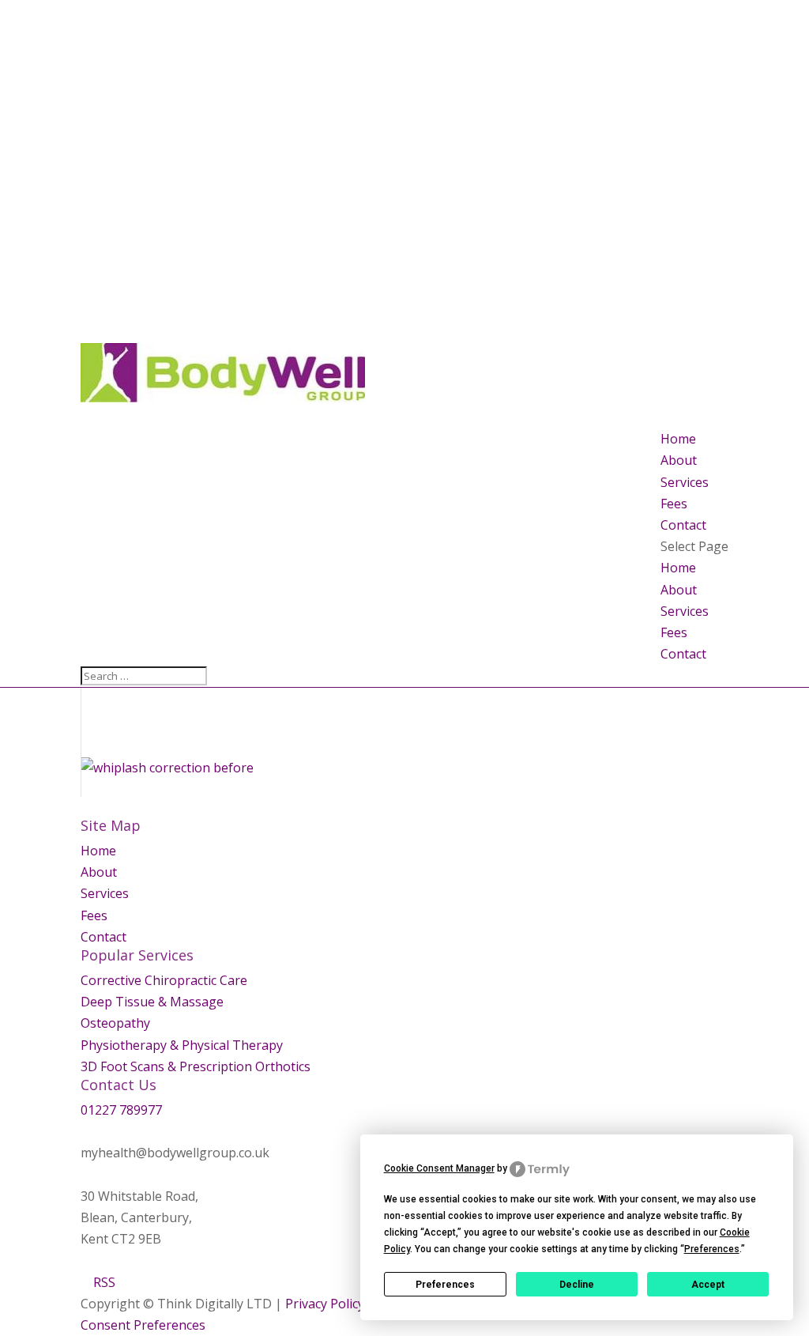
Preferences (445, 1284)
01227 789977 (121, 1110)
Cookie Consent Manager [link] (439, 1168)
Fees (673, 503)
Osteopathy (115, 1023)
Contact (683, 525)
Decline (576, 1284)
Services (684, 482)
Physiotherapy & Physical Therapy (182, 1045)
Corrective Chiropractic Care (164, 980)
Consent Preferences (143, 1325)
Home (678, 438)
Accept (707, 1284)
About (678, 460)
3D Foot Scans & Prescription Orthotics (195, 1066)
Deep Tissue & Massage (152, 1001)
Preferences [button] (711, 1249)
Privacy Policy (324, 1303)
